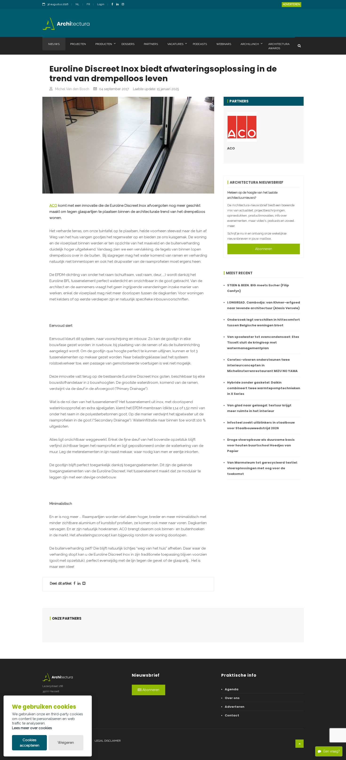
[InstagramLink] (124, 5)
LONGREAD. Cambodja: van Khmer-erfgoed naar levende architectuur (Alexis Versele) (263, 305)
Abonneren (263, 249)
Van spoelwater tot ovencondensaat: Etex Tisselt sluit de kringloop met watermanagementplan (263, 342)
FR (88, 4)
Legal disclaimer (108, 740)
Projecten (78, 44)
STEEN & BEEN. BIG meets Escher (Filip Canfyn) (258, 288)
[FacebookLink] (114, 5)
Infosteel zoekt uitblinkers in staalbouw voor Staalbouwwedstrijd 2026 (261, 425)
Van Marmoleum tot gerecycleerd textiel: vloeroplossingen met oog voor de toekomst (262, 468)
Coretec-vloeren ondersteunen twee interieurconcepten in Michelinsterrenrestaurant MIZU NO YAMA (262, 365)
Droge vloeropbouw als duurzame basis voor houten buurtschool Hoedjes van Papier (261, 445)
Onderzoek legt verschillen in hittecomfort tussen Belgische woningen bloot (263, 322)
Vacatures (175, 44)
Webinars (223, 44)
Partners (151, 44)
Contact (232, 715)
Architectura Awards (279, 46)
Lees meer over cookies (32, 728)
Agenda (231, 689)
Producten (103, 44)
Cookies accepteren (29, 743)
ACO (53, 205)
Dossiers (127, 44)
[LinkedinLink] (118, 5)
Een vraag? (331, 751)
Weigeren (66, 742)
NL (77, 4)
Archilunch (250, 44)
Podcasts (200, 44)
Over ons (232, 698)
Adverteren (291, 4)
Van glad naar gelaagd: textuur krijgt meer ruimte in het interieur (259, 408)
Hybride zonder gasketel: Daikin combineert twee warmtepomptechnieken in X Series (263, 388)
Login (100, 4)
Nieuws (54, 44)
